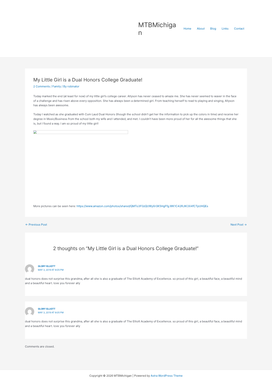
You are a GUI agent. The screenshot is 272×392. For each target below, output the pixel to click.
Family (56, 86)
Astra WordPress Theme (167, 375)
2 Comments (41, 86)
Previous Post (36, 224)
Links (225, 28)
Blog (213, 28)
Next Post (239, 224)
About (201, 28)
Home (187, 28)
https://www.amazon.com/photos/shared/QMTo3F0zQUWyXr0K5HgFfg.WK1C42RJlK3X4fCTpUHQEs (142, 206)
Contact (239, 28)
